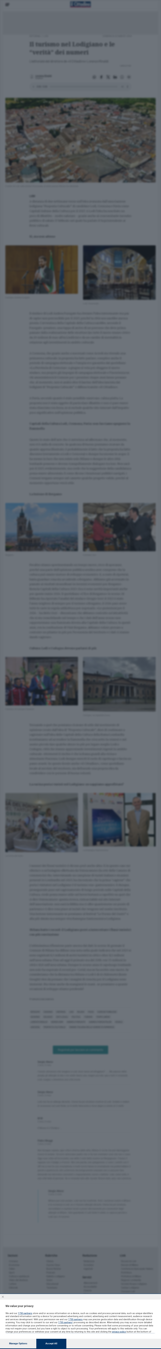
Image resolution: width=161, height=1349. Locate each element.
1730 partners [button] (25, 1313)
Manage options (18, 1343)
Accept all (51, 1343)
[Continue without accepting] (3, 1297)
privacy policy (119, 1331)
